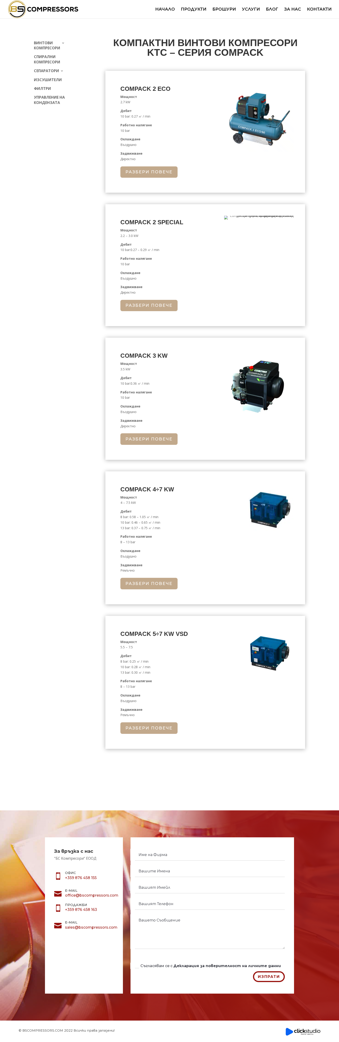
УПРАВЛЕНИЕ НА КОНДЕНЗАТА (49, 100)
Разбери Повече (148, 171)
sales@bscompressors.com (91, 927)
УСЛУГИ (251, 10)
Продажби (76, 905)
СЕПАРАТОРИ (46, 70)
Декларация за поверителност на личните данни (227, 966)
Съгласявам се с (210, 966)
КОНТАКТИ (319, 10)
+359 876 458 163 (81, 909)
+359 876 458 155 (81, 878)
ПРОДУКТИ (193, 10)
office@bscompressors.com (91, 895)
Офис (70, 873)
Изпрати (269, 976)
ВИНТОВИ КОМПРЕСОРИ (47, 45)
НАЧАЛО (165, 10)
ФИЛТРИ (42, 88)
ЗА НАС (292, 10)
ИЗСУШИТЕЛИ (48, 79)
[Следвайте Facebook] (78, 940)
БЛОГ (272, 10)
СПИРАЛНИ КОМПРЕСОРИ (47, 59)
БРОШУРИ (224, 10)
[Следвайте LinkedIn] (89, 940)
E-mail (71, 891)
